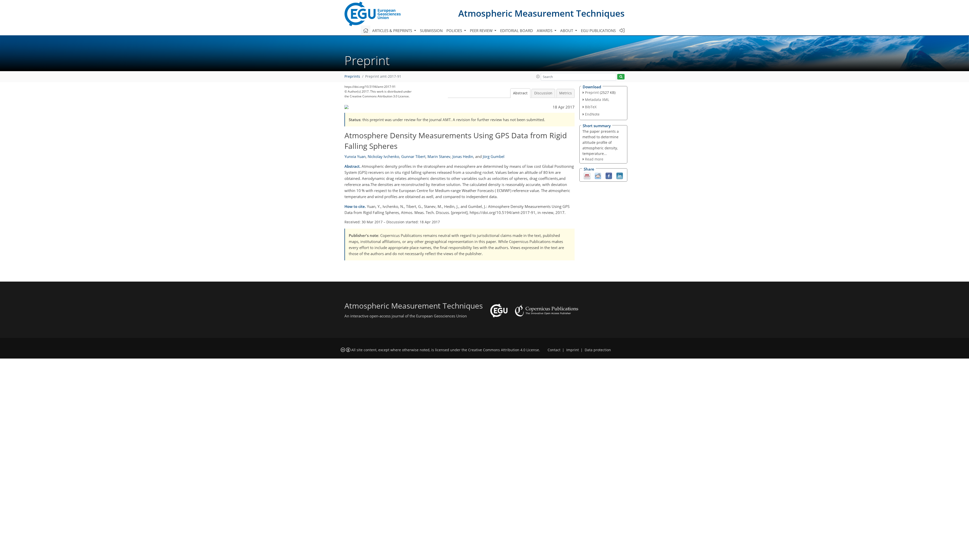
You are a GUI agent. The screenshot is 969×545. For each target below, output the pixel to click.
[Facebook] (608, 175)
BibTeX (591, 106)
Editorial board (516, 30)
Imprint (572, 350)
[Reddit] (598, 175)
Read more (594, 159)
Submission (431, 30)
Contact (554, 350)
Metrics (565, 93)
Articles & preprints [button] (392, 30)
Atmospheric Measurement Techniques (541, 13)
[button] (538, 76)
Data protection (598, 350)
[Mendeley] (587, 175)
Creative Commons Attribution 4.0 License (503, 350)
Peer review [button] (482, 30)
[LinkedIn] (619, 175)
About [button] (567, 30)
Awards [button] (545, 30)
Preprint (592, 92)
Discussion (543, 93)
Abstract (520, 93)
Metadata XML (597, 99)
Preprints (352, 76)
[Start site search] (621, 77)
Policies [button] (454, 30)
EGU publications (598, 30)
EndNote (592, 114)
